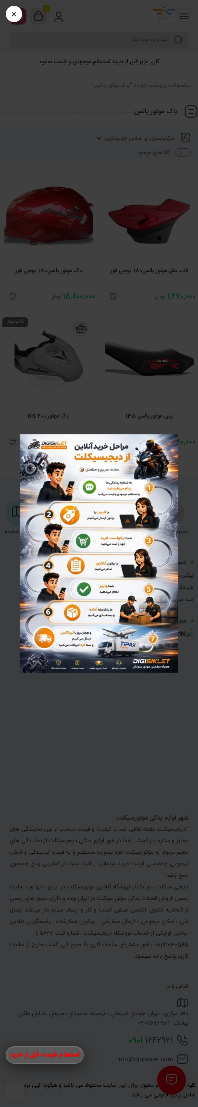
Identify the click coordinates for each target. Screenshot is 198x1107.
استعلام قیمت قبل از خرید (45, 1055)
